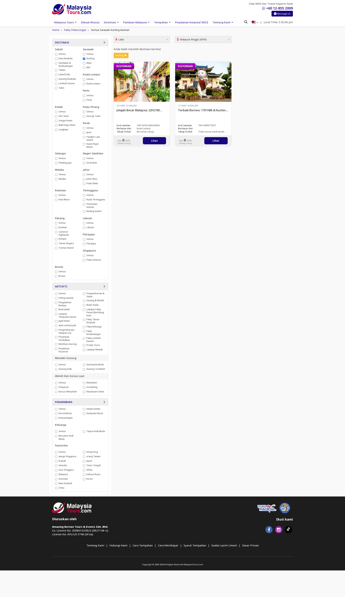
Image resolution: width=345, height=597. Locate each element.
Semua (62, 53)
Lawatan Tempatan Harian (67, 315)
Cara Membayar (168, 545)
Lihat (154, 140)
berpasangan (66, 417)
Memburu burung (68, 344)
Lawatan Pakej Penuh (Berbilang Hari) (95, 312)
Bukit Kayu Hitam (67, 125)
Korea (89, 478)
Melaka (62, 178)
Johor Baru (91, 178)
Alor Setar (64, 116)
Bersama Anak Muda (66, 437)
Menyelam (91, 382)
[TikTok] (288, 530)
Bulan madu (92, 304)
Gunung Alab (65, 368)
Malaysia (63, 474)
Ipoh (88, 132)
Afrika (89, 469)
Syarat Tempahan (195, 545)
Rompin (62, 238)
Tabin (61, 87)
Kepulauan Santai (95, 391)
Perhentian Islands (91, 205)
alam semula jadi (67, 325)
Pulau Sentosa (93, 259)
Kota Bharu (64, 199)
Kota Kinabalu (66, 58)
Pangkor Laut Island (93, 138)
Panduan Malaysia (135, 22)
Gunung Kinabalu (67, 78)
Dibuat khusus (90, 22)
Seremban (91, 162)
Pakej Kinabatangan (93, 333)
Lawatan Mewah (94, 349)
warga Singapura (67, 456)
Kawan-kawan (93, 408)
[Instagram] (278, 530)
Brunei (62, 275)
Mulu (88, 62)
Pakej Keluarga (94, 326)
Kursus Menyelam (68, 391)
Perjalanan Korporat (64, 350)
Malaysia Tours (64, 22)
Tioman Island (66, 247)
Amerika (63, 465)
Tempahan (161, 22)
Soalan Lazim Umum (224, 545)
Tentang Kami (222, 22)
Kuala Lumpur (93, 83)
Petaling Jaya (65, 162)
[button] (255, 22)
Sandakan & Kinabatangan (66, 64)
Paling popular (66, 297)
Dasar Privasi (250, 545)
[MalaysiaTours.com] (71, 9)
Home (55, 30)
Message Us (284, 13)
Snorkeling (91, 387)
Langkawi (63, 129)
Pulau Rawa (92, 183)
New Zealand (65, 483)
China (61, 487)
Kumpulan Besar (94, 413)
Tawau (62, 69)
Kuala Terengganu (95, 199)
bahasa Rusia (93, 474)
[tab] (80, 42)
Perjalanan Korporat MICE (191, 22)
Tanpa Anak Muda (95, 431)
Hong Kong (92, 451)
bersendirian (65, 413)
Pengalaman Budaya (65, 304)
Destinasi (110, 22)
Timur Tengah (93, 465)
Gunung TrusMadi (95, 368)
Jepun (89, 460)
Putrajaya (91, 243)
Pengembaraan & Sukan (95, 295)
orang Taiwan (93, 456)
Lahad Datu (64, 74)
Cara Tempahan (143, 545)
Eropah (62, 460)
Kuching (90, 58)
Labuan (90, 227)
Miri (88, 67)
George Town (93, 116)
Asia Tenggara (66, 469)
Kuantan (63, 227)
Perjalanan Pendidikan (64, 338)
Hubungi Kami (118, 545)
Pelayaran (64, 387)
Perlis (89, 99)
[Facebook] (269, 530)
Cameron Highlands (64, 233)
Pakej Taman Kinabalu (92, 321)
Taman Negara (66, 243)
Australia (63, 478)
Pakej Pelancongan (75, 30)
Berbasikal (64, 309)
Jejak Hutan (64, 320)
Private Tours (93, 345)
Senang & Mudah (95, 300)
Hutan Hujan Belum (92, 145)
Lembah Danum (67, 83)
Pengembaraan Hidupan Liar (66, 331)
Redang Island (93, 211)
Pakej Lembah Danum (93, 340)
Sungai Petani (65, 120)
